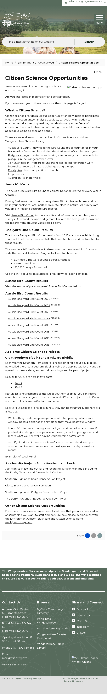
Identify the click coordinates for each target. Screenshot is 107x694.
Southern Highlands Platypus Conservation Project (37, 492)
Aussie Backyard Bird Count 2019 (33, 325)
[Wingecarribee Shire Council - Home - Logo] (16, 20)
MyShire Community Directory (50, 611)
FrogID (12, 174)
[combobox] (84, 3)
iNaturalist (14, 166)
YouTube (82, 621)
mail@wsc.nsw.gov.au (18, 522)
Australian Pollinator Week (25, 177)
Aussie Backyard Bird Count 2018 (33, 331)
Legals (18, 678)
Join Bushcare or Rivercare (25, 162)
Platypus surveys (18, 155)
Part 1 (18, 383)
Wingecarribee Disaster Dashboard (52, 636)
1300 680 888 (26, 647)
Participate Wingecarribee (46, 620)
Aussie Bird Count (19, 147)
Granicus (80, 681)
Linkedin (81, 632)
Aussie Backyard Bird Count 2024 (33, 298)
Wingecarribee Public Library (50, 645)
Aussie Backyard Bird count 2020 (34, 318)
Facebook (82, 609)
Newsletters (83, 615)
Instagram (82, 626)
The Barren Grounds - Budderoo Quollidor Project (36, 498)
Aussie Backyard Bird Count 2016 (34, 338)
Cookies (27, 678)
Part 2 (19, 387)
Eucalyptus (15, 170)
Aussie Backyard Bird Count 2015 (34, 344)
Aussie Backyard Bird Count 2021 (33, 312)
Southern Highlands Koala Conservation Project (35, 479)
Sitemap (36, 678)
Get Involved (46, 62)
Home (9, 62)
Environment (26, 62)
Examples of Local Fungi (20, 456)
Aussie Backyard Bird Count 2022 (34, 305)
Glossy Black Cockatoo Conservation (28, 485)
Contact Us (7, 678)
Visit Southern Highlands (52, 628)
